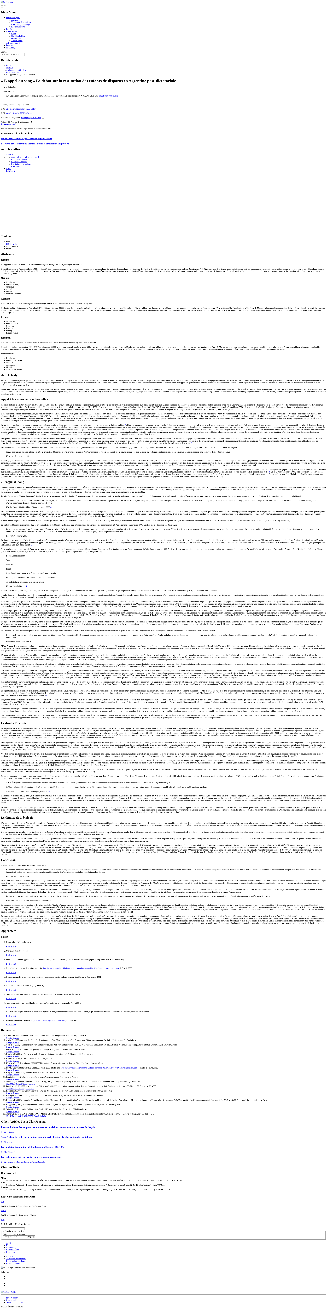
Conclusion (15, 166)
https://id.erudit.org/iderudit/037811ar (21, 109)
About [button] (9, 31)
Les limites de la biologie (21, 164)
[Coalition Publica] (9, 1292)
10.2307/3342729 (13, 1088)
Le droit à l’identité (19, 162)
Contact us (10, 1252)
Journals (14, 20)
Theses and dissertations (21, 22)
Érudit (13, 34)
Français (9, 45)
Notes (8, 168)
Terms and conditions (14, 1302)
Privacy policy (12, 1298)
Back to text (11, 946)
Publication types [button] (13, 17)
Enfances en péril (13, 72)
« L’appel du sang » (19, 159)
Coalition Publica (18, 36)
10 (49, 791)
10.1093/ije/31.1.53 (14, 1084)
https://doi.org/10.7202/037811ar (19, 113)
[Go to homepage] (7, 2)
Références (10, 171)
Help (8, 1245)
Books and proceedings (20, 24)
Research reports (18, 27)
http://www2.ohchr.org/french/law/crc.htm (48, 1020)
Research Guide (12, 1250)
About (14, 31)
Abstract (9, 155)
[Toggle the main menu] (2, 7)
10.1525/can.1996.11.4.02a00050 (19, 1116)
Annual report (16, 41)
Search (4, 52)
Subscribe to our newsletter (14, 1234)
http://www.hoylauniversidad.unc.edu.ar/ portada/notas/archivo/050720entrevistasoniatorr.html (81, 968)
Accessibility (11, 1247)
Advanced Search (13, 43)
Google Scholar (12, 1038)
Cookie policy (11, 1300)
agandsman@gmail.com (108, 96)
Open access (16, 38)
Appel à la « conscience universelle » (26, 157)
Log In (9, 29)
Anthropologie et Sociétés (16, 70)
